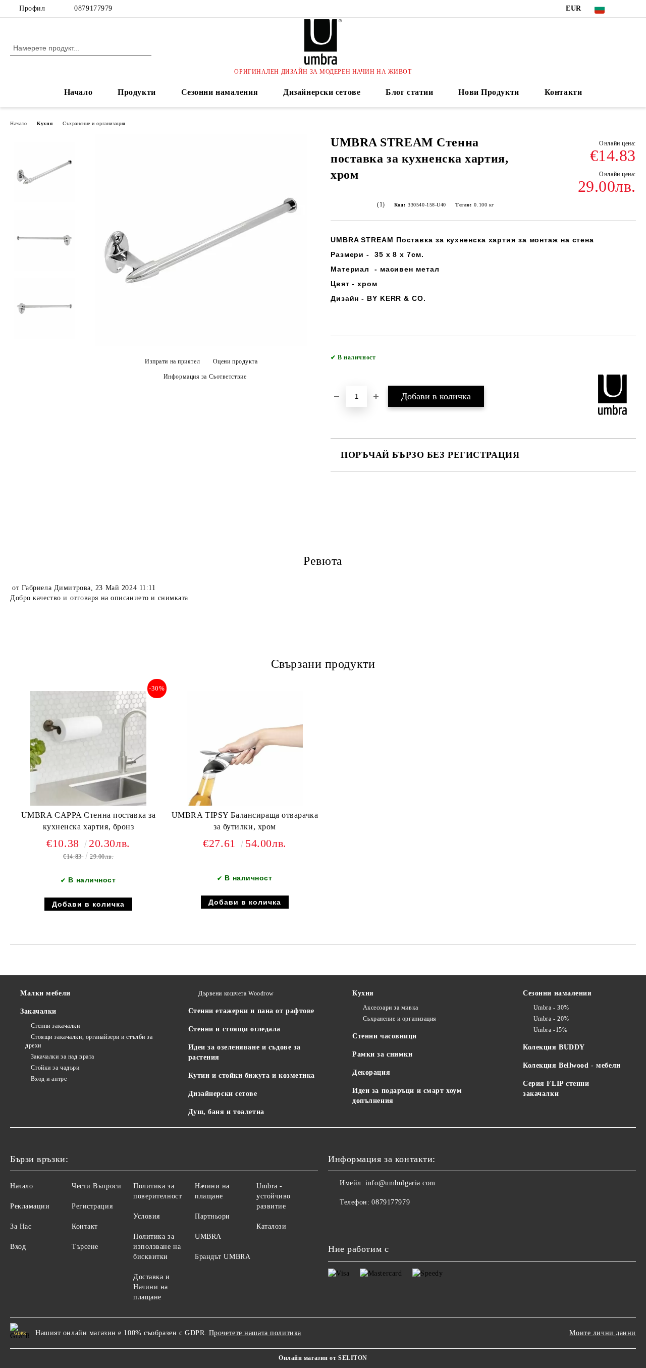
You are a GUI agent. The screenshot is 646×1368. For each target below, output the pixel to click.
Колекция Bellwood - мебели (572, 1065)
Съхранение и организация (94, 123)
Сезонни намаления (219, 92)
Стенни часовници (384, 1036)
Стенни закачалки (55, 1025)
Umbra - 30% (551, 1007)
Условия (146, 1216)
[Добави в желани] (628, 360)
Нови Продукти (488, 92)
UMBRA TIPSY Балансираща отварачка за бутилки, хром (245, 821)
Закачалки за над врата (62, 1056)
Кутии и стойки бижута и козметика (251, 1075)
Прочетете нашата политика (255, 1333)
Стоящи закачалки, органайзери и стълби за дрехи (89, 1041)
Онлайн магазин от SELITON (323, 1357)
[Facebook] (630, 8)
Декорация (371, 1072)
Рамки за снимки (382, 1054)
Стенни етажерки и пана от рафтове (251, 1011)
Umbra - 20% (551, 1018)
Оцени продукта (235, 361)
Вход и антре (49, 1078)
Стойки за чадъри (55, 1067)
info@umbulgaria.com (400, 1183)
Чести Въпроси (96, 1186)
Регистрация (92, 1206)
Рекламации (30, 1206)
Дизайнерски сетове (321, 92)
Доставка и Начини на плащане (151, 1287)
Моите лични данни (602, 1333)
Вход (18, 1246)
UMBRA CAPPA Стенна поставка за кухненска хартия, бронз (88, 821)
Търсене (85, 1246)
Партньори (212, 1216)
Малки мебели (45, 993)
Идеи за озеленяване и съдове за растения (244, 1052)
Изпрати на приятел (172, 361)
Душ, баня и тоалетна (226, 1112)
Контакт (85, 1226)
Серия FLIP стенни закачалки (556, 1088)
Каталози (271, 1226)
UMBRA (208, 1236)
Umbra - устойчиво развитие (273, 1196)
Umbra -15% (550, 1029)
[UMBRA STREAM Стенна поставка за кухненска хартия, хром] (201, 344)
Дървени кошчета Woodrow (236, 993)
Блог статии (409, 92)
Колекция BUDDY (554, 1047)
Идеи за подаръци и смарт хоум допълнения (407, 1095)
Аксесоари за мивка (390, 1007)
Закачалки (38, 1011)
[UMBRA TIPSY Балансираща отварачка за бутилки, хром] (245, 748)
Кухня (44, 123)
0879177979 (93, 8)
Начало (78, 92)
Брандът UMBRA (222, 1256)
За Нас (20, 1226)
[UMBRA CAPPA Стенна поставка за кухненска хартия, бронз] (88, 748)
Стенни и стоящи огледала (234, 1029)
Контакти (563, 92)
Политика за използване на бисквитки (157, 1246)
